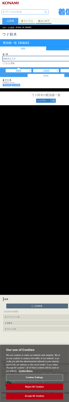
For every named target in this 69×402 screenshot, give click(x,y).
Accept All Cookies (34, 396)
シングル (10, 63)
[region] (34, 373)
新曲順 (18, 70)
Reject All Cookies (34, 387)
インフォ (28, 20)
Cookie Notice (26, 371)
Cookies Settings (34, 377)
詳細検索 (38, 306)
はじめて (45, 20)
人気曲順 (46, 70)
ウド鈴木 (11, 27)
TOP (4, 27)
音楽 (11, 20)
